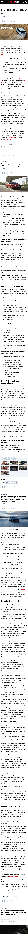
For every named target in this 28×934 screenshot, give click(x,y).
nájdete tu (8, 139)
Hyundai (7, 146)
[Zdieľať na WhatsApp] (12, 21)
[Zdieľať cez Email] (14, 21)
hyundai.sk (9, 144)
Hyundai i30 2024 (11, 192)
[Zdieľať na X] (7, 21)
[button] (2, 2)
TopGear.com (11, 137)
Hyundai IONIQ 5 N (6, 149)
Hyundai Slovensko (14, 876)
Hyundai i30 (14, 482)
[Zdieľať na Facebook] (2, 21)
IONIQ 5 (20, 78)
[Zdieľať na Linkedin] (9, 21)
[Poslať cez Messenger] (5, 21)
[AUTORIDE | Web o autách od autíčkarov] (14, 2)
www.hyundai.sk (5, 453)
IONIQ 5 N (14, 146)
